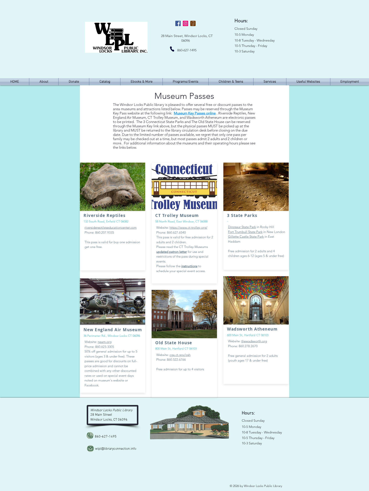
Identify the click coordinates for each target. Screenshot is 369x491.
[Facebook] (178, 23)
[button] (185, 81)
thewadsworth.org (254, 341)
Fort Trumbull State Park (245, 232)
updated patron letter (171, 252)
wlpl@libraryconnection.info (115, 449)
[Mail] (90, 448)
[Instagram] (185, 23)
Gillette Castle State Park (246, 236)
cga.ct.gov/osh (180, 355)
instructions (189, 266)
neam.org (104, 342)
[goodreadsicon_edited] (193, 23)
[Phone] (172, 49)
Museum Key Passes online (195, 113)
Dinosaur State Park (242, 227)
